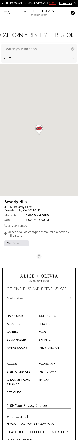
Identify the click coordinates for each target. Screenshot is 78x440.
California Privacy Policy (37, 424)
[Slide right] (75, 3)
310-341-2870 (17, 225)
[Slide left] (3, 3)
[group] (32, 3)
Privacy (11, 424)
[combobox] (34, 48)
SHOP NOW (56, 3)
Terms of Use (15, 432)
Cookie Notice (38, 432)
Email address (15, 298)
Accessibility (65, 3)
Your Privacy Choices (31, 405)
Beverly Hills (15, 202)
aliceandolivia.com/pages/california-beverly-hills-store (39, 233)
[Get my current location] (72, 49)
